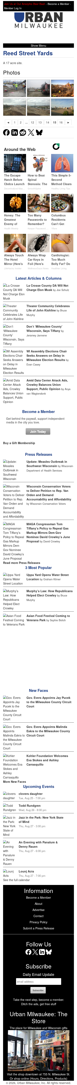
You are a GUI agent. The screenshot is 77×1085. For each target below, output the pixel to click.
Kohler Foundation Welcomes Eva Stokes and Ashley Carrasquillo (47, 760)
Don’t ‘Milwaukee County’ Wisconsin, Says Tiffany (44, 328)
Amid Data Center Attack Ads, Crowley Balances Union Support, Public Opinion (47, 384)
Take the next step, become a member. (38, 1000)
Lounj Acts (26, 871)
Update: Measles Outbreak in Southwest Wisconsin (46, 463)
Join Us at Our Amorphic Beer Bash (24, 4)
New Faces (38, 690)
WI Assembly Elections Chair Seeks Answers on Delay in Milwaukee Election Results (46, 355)
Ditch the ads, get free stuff (38, 1004)
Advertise (38, 910)
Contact (38, 916)
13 (40, 122)
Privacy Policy (38, 922)
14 (47, 122)
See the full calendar (16, 880)
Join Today (38, 431)
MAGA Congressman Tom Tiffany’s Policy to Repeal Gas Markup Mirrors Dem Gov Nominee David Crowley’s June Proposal (48, 532)
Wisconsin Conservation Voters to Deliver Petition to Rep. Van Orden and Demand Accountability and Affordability (48, 492)
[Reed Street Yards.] (14, 107)
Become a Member (38, 411)
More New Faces (14, 782)
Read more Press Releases (21, 563)
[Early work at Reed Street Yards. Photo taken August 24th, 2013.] (62, 107)
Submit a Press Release (38, 928)
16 (61, 122)
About (38, 904)
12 (32, 122)
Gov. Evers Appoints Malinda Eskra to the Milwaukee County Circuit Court (48, 731)
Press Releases (38, 454)
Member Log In (13, 8)
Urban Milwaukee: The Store (39, 1017)
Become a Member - (59, 4)
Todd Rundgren (30, 805)
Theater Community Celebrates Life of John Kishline (48, 308)
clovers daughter (31, 794)
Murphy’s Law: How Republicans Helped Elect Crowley (49, 593)
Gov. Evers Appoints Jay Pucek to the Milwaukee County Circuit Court (48, 702)
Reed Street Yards (28, 53)
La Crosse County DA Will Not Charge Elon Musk (47, 287)
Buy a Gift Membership (19, 443)
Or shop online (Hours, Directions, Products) (38, 1078)
